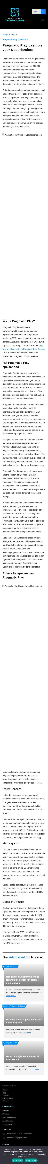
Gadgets (5, 1110)
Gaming (5, 1114)
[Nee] (45, 1155)
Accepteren (17, 1160)
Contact (6, 1095)
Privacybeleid (31, 1160)
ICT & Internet (7, 1121)
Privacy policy (8, 1098)
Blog (4, 1093)
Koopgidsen (7, 1124)
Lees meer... (11, 996)
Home (5, 1090)
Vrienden (6, 1101)
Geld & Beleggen (9, 1117)
